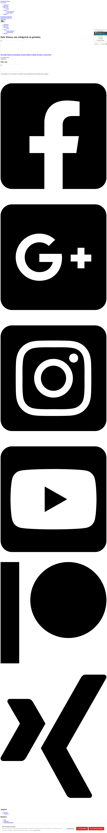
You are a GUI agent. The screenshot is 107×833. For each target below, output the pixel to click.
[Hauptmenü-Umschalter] (3, 21)
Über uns (5, 812)
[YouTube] (53, 559)
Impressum (6, 821)
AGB (4, 820)
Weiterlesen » (4, 58)
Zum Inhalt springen (5, 1)
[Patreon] (53, 665)
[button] (53, 16)
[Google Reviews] (53, 317)
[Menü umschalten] (6, 10)
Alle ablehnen (82, 828)
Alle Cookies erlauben (96, 828)
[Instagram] (53, 438)
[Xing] (53, 806)
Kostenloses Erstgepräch (6, 18)
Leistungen (6, 813)
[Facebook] (53, 196)
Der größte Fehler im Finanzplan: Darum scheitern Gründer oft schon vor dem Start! (26, 55)
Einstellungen (70, 828)
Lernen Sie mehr (36, 830)
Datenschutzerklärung (8, 822)
